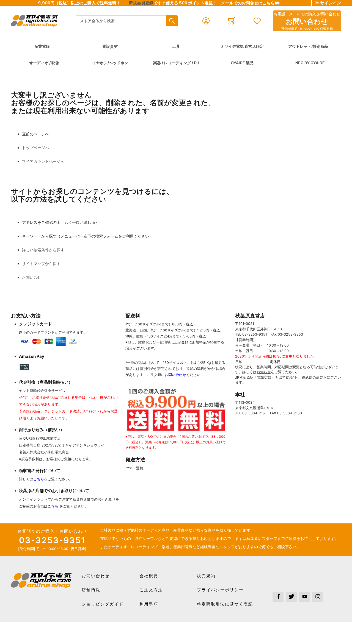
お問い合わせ (96, 575)
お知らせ (264, 372)
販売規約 (206, 575)
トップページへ (35, 147)
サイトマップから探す (41, 263)
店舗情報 (91, 589)
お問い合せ (31, 277)
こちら (38, 479)
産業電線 (42, 46)
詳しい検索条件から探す (43, 249)
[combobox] (127, 21)
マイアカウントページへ (43, 161)
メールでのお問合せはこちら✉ (250, 2)
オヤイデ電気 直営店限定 (242, 46)
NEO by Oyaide (310, 62)
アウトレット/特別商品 (308, 46)
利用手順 (148, 604)
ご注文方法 (151, 589)
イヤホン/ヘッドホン (110, 62)
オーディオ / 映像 (44, 62)
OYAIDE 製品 (242, 62)
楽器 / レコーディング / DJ (176, 62)
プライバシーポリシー (220, 589)
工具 (176, 46)
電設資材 (110, 46)
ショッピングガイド (103, 604)
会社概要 (148, 575)
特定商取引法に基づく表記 (225, 604)
